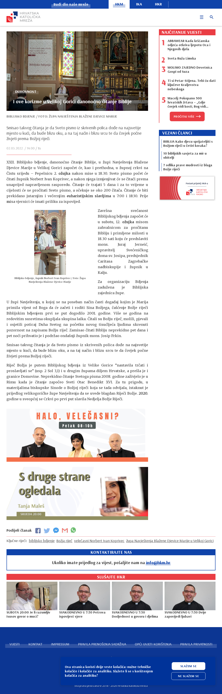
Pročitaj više (184, 116)
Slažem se (188, 666)
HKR (158, 4)
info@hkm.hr (158, 562)
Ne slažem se (188, 676)
